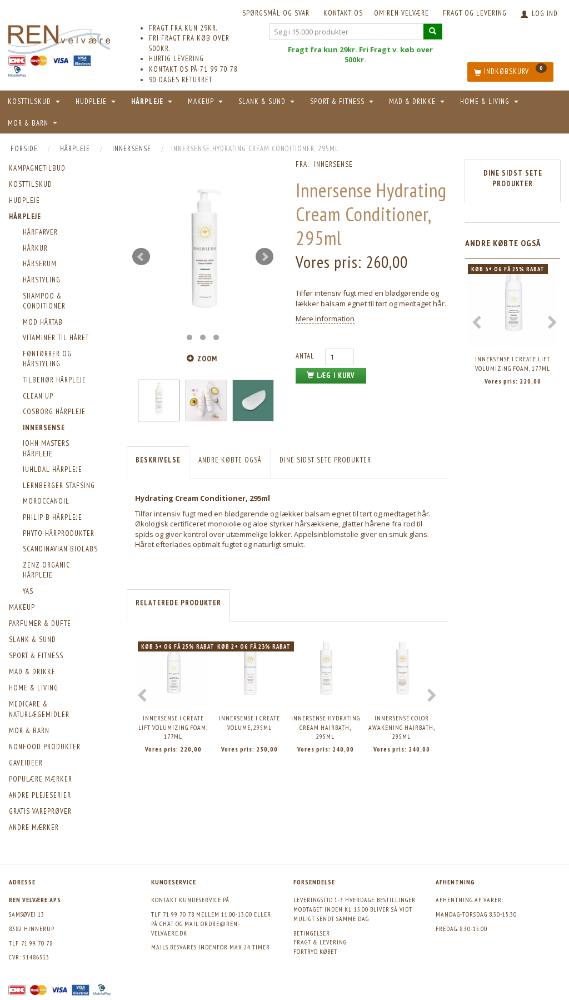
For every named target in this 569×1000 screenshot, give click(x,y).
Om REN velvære (401, 13)
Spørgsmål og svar (276, 13)
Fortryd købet (315, 951)
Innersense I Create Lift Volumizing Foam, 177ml (173, 727)
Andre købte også (230, 460)
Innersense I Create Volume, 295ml (249, 723)
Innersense (333, 164)
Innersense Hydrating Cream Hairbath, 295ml (325, 727)
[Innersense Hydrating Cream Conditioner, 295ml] (203, 257)
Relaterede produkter (178, 603)
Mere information (325, 319)
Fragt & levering (320, 942)
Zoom (207, 359)
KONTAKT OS (343, 13)
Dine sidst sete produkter (325, 460)
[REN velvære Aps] (59, 37)
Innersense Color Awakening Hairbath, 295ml (401, 727)
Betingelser (311, 933)
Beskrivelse (158, 460)
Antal (306, 356)
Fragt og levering (475, 13)
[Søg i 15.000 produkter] (432, 31)
